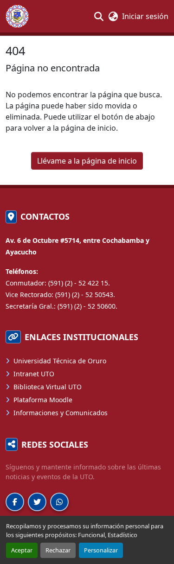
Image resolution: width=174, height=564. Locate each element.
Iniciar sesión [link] (145, 16)
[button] (21, 16)
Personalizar (101, 550)
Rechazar (58, 550)
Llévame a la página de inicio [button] (87, 161)
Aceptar (21, 550)
